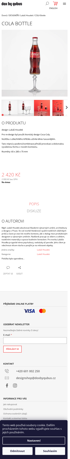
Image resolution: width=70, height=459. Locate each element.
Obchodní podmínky (13, 409)
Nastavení (34, 440)
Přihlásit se (12, 349)
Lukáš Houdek (43, 249)
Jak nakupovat (10, 404)
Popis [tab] (34, 204)
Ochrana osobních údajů (15, 413)
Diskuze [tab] (34, 211)
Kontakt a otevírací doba (15, 418)
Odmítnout (17, 451)
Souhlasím (50, 451)
